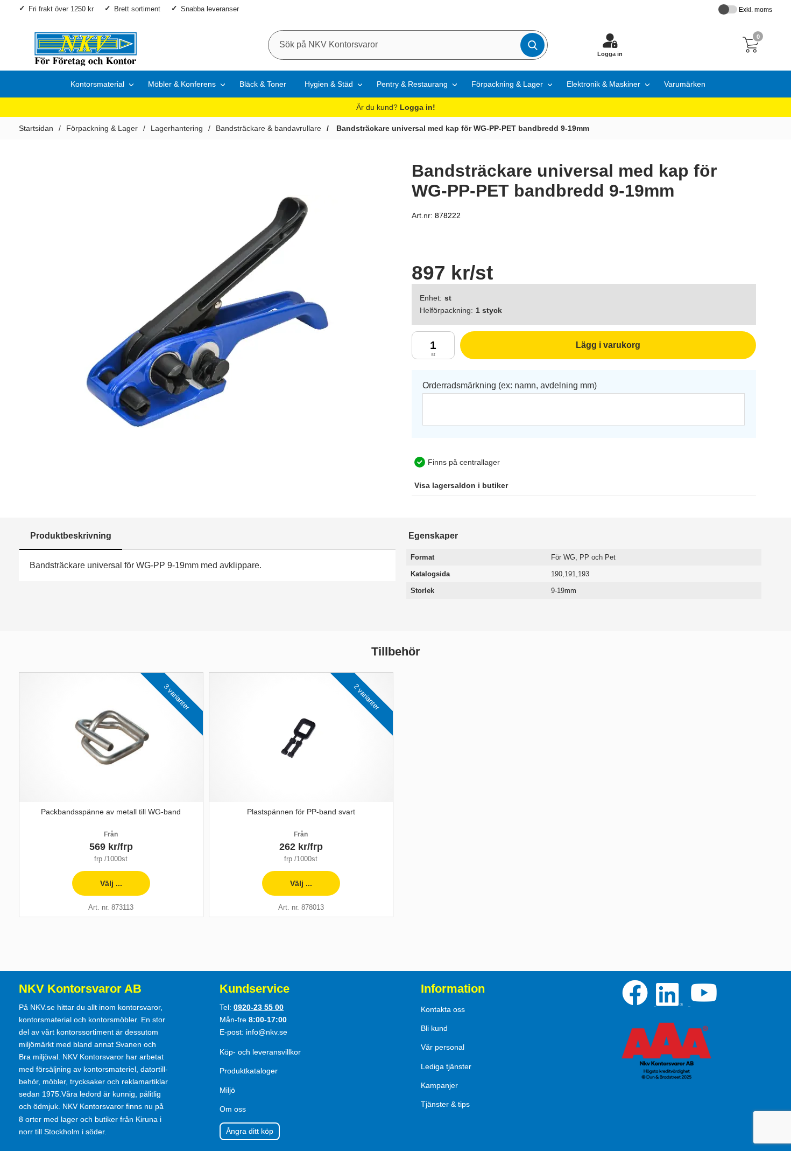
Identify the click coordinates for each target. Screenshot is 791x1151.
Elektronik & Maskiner (603, 84)
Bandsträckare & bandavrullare (268, 128)
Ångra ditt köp (249, 1131)
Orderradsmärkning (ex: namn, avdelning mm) (509, 385)
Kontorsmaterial (97, 84)
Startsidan (36, 128)
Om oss (233, 1109)
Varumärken (684, 84)
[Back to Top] (772, 1081)
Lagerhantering (177, 128)
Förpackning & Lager (507, 84)
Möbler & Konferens (182, 84)
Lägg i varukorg (550, 349)
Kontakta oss (443, 1009)
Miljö (227, 1090)
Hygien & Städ (329, 84)
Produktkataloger (249, 1070)
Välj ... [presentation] (97, 887)
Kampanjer (439, 1085)
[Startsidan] (80, 44)
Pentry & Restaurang (412, 84)
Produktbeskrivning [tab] (70, 535)
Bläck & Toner (262, 84)
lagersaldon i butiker (461, 485)
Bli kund (434, 1028)
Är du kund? (395, 107)
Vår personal (442, 1047)
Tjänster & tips (445, 1104)
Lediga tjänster (446, 1066)
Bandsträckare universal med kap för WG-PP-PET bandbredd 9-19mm (461, 128)
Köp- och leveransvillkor (260, 1052)
